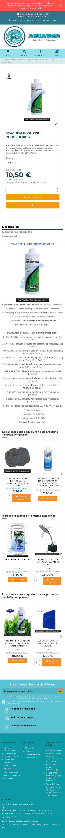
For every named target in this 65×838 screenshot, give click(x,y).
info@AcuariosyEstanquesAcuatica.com (22, 821)
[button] (4, 474)
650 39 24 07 (49, 20)
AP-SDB (17, 568)
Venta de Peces (52, 784)
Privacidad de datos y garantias (11, 754)
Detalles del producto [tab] (17, 232)
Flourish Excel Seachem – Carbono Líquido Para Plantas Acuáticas (17, 643)
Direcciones (30, 758)
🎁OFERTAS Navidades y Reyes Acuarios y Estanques (54, 777)
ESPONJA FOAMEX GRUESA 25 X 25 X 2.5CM (47, 643)
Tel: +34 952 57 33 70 (22, 20)
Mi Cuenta (29, 748)
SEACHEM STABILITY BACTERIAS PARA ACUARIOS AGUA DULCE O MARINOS (47, 482)
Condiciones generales (9, 760)
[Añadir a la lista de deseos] (32, 205)
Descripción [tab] (10, 227)
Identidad (29, 751)
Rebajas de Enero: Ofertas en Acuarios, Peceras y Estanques (54, 757)
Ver (47, 498)
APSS (48, 487)
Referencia (10, 170)
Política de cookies (12, 775)
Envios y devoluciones (9, 749)
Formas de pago (11, 772)
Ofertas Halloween (54, 750)
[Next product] (62, 61)
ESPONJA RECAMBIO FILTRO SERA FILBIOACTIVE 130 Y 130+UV (17, 482)
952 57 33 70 (10, 817)
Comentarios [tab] (11, 236)
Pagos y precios (11, 765)
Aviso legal (8, 778)
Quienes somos (10, 769)
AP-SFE (17, 649)
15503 (48, 568)
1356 (47, 649)
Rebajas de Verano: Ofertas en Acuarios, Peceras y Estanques (54, 791)
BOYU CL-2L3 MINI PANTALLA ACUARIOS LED (48, 562)
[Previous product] (61, 61)
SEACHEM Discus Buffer (17, 559)
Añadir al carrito (34, 197)
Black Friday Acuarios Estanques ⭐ (52, 767)
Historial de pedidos (33, 754)
